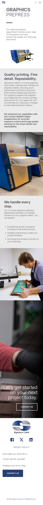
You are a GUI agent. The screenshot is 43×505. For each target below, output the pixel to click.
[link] (3, 2)
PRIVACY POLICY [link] (21, 447)
